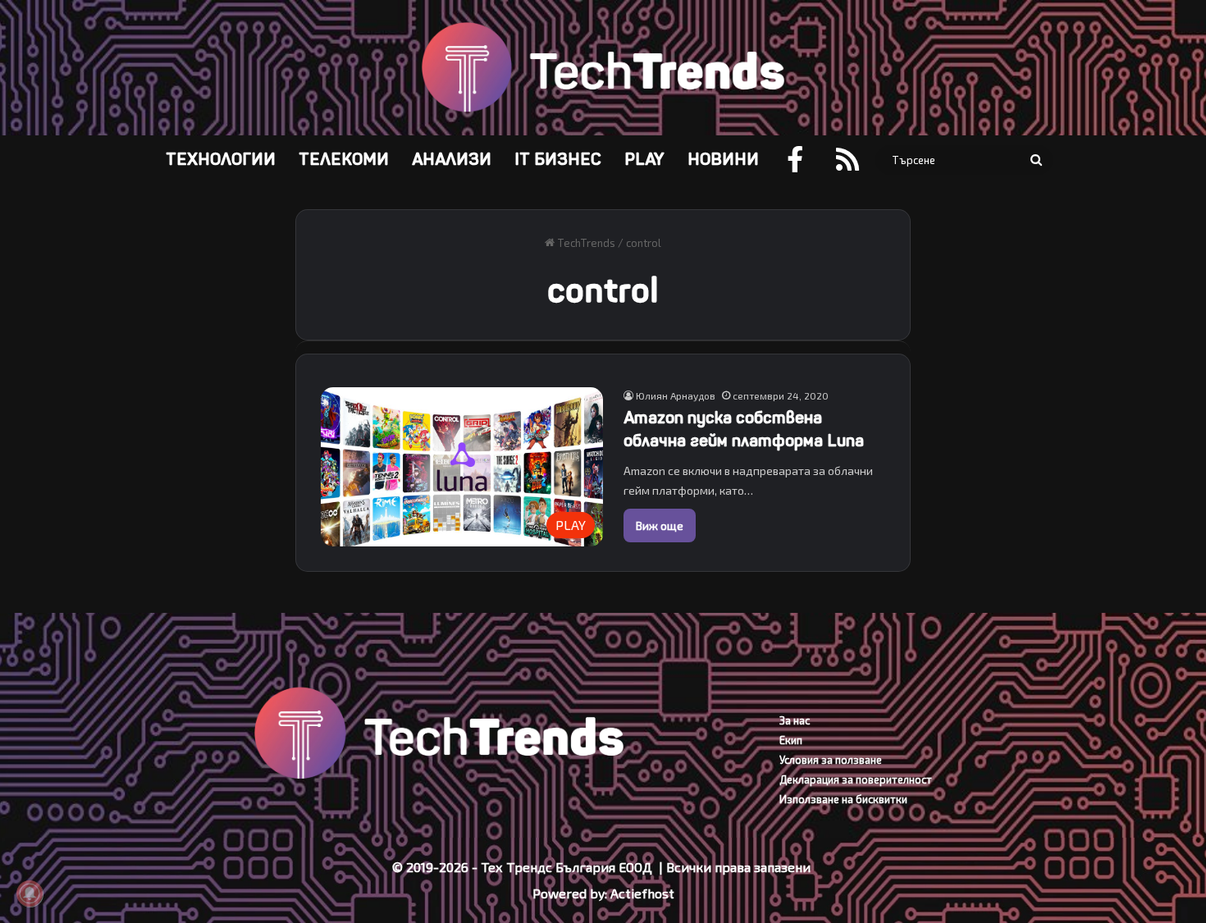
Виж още (659, 525)
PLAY (644, 159)
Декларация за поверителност (855, 779)
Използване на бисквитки (843, 799)
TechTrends (585, 242)
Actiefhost (642, 893)
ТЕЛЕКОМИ (344, 159)
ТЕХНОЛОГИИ (221, 159)
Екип (790, 740)
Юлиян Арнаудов (675, 395)
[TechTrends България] (602, 68)
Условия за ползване (830, 759)
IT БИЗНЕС (557, 159)
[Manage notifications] (29, 893)
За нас (794, 720)
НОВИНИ (723, 159)
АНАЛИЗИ (451, 159)
